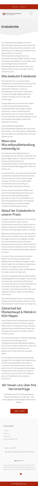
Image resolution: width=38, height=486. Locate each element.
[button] (31, 13)
